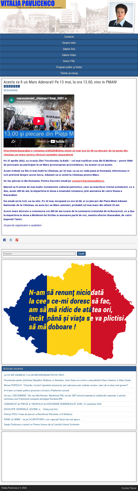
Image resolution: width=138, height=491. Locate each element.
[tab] (5, 240)
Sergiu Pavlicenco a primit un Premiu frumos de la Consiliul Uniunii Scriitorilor (41, 424)
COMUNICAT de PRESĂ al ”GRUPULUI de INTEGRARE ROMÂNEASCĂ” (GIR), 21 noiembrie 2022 (52, 404)
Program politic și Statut (69, 67)
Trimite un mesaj (69, 73)
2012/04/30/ (12, 90)
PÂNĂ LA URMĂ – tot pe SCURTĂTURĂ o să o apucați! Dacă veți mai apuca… (43, 419)
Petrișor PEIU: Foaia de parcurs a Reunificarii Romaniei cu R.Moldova (38, 414)
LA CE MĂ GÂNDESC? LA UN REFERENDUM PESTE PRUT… (35, 375)
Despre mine (69, 42)
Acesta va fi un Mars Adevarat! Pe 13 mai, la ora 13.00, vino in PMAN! (60, 82)
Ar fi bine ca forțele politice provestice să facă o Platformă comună (36, 390)
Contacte (69, 36)
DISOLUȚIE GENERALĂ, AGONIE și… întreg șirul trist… (32, 409)
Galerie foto (69, 49)
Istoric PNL (69, 61)
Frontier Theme (129, 488)
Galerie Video (69, 55)
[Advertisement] (69, 456)
